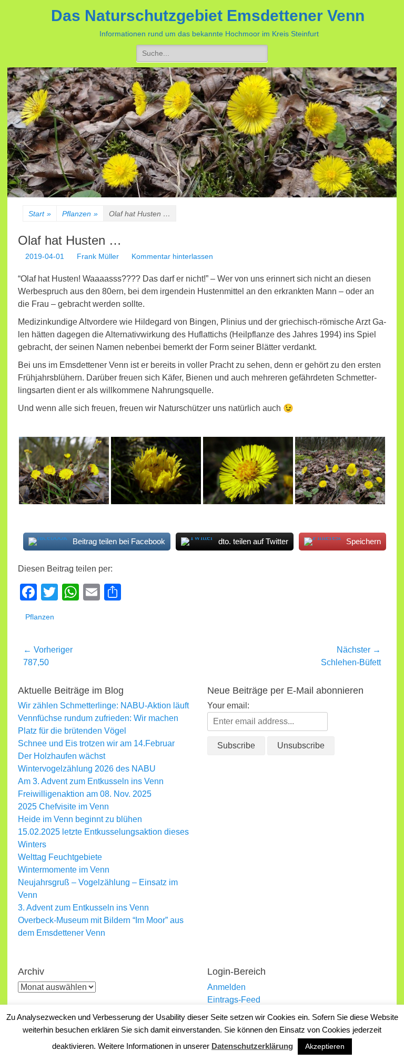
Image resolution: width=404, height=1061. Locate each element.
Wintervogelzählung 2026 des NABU (87, 768)
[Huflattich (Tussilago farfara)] (64, 470)
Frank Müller (98, 256)
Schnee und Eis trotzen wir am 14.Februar (96, 743)
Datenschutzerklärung (252, 1046)
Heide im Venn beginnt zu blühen (80, 819)
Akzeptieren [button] (325, 1046)
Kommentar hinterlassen (172, 256)
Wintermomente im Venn (63, 869)
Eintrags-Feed (233, 999)
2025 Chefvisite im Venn (63, 806)
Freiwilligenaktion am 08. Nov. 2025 (85, 793)
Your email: (228, 705)
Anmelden (226, 987)
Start (39, 213)
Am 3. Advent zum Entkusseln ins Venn (91, 781)
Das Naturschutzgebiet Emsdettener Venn (208, 15)
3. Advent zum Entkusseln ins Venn (83, 907)
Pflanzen (80, 213)
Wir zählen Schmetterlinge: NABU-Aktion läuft (103, 705)
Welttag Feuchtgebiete (60, 857)
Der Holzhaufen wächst (61, 756)
